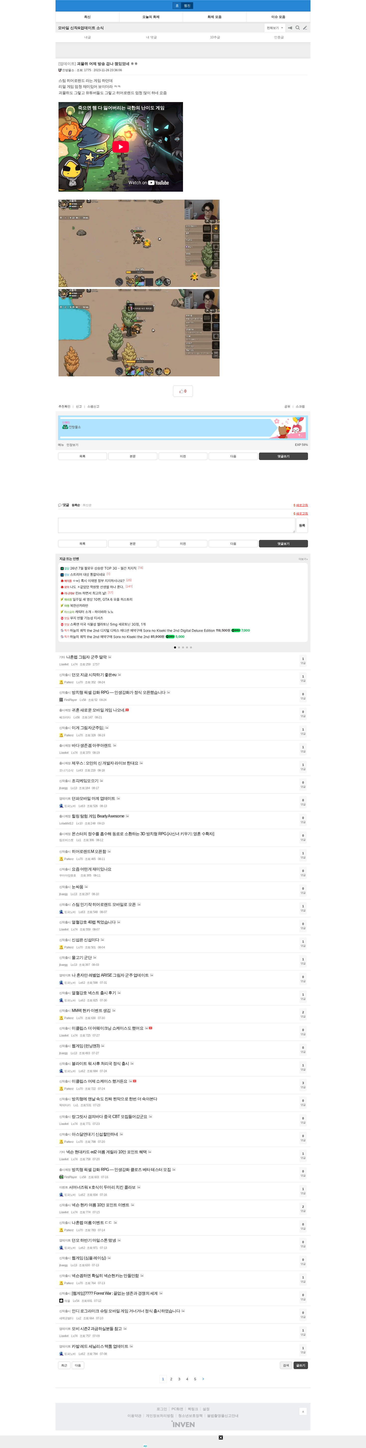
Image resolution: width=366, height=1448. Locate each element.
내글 (87, 37)
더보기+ (303, 559)
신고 (79, 406)
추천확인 (64, 406)
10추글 (215, 37)
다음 (233, 456)
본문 (133, 456)
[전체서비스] (305, 5)
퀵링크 (193, 1409)
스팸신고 (93, 406)
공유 (287, 406)
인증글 (279, 37)
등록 (302, 525)
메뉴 (61, 445)
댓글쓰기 (284, 456)
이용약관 (134, 1416)
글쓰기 (305, 27)
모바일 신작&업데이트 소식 (81, 28)
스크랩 (300, 406)
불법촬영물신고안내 (223, 1416)
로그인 (162, 1409)
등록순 (76, 505)
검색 (286, 1365)
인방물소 (68, 70)
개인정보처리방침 (160, 1416)
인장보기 (72, 445)
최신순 (87, 505)
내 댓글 (151, 37)
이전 (183, 456)
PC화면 (177, 1409)
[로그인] (296, 5)
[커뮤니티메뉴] (61, 5)
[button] (175, 647)
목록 (82, 456)
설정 (206, 1409)
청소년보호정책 (190, 1416)
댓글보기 (284, 543)
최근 (64, 1365)
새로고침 (302, 505)
